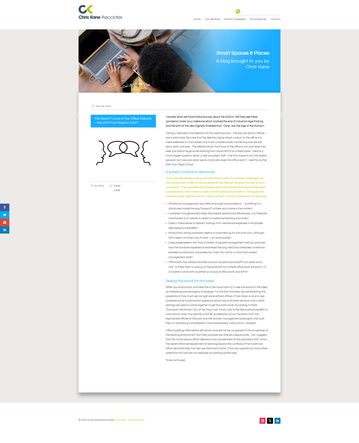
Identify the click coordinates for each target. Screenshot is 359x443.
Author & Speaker (235, 19)
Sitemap (121, 420)
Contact (275, 19)
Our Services (212, 19)
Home (197, 19)
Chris (101, 186)
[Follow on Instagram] (263, 421)
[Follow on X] (270, 421)
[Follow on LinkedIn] (277, 421)
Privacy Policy (136, 420)
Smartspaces (258, 19)
